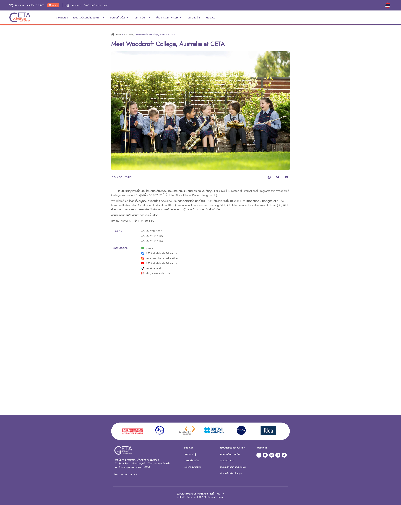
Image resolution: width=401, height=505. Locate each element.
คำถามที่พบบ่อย (192, 460)
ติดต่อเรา (211, 17)
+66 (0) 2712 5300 (35, 5)
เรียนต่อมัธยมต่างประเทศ (86, 17)
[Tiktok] (284, 455)
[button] (269, 177)
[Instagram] (271, 455)
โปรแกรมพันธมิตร (192, 467)
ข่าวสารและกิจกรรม (167, 17)
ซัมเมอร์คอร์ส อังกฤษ (231, 473)
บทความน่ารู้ (194, 17)
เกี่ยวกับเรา (62, 17)
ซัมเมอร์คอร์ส (117, 17)
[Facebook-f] (258, 455)
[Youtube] (265, 455)
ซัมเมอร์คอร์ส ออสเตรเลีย (233, 467)
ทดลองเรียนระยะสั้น (230, 454)
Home (118, 34)
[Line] (277, 455)
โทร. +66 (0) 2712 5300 (127, 474)
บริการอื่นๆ (140, 17)
